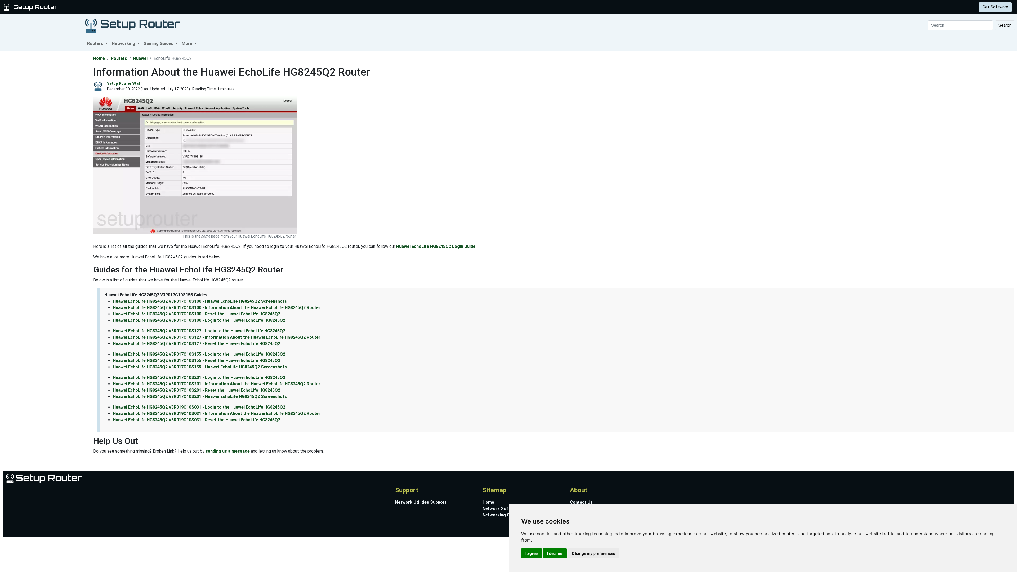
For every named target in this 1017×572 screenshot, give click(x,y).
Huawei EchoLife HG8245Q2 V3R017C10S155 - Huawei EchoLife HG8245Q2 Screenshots (200, 366)
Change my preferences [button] (593, 553)
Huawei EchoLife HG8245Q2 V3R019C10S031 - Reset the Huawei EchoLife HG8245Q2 (196, 419)
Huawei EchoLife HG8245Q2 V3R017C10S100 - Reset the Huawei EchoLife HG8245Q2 (196, 313)
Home (99, 58)
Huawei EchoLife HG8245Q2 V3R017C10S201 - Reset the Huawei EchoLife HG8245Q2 (196, 390)
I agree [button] (531, 553)
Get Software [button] (995, 7)
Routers (83, 7)
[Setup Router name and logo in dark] (132, 25)
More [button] (187, 43)
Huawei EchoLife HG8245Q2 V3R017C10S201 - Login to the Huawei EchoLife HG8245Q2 (199, 377)
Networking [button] (124, 43)
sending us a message (228, 451)
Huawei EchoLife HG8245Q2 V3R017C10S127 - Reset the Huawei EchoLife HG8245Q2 (196, 343)
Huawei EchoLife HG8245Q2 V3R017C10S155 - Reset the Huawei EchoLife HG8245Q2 (196, 360)
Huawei (140, 58)
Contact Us (581, 502)
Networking (106, 7)
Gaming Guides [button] (159, 43)
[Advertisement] (46, 130)
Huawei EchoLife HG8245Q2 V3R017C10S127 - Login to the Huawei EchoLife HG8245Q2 (199, 330)
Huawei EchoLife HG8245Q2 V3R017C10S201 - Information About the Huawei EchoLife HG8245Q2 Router (216, 383)
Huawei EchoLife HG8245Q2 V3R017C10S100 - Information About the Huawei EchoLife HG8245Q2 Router (216, 307)
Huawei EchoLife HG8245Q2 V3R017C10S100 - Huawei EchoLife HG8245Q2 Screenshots (200, 301)
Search (1004, 25)
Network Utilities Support (421, 502)
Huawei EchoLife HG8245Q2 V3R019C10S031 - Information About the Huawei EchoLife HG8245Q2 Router (216, 413)
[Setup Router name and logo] (31, 6)
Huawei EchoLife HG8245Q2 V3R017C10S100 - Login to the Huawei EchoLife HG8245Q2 (199, 320)
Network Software (501, 508)
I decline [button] (554, 553)
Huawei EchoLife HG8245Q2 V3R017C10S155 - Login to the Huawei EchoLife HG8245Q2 (199, 354)
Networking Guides (501, 514)
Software (132, 7)
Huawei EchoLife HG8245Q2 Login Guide (435, 246)
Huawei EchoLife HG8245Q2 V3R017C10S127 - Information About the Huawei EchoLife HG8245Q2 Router (216, 337)
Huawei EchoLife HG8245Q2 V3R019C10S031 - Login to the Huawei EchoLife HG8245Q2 (199, 407)
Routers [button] (95, 43)
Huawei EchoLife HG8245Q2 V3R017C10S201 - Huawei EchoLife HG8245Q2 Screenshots (200, 396)
